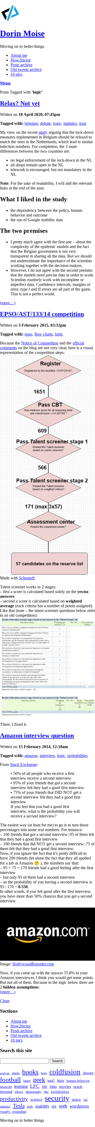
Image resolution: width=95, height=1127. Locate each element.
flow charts (43, 334)
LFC (35, 1086)
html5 (51, 1081)
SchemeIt (27, 578)
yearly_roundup (13, 1111)
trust (82, 123)
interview (47, 755)
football (10, 1079)
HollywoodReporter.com (33, 964)
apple (16, 1073)
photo (19, 1092)
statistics (70, 123)
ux (54, 1106)
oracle (77, 1086)
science (36, 1099)
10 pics (16, 74)
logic (57, 123)
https (60, 1080)
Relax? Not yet (20, 103)
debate (45, 123)
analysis (5, 1073)
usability (42, 1106)
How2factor (21, 60)
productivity (14, 1099)
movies (65, 1086)
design (88, 1073)
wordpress (79, 1106)
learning (21, 1086)
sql (85, 1100)
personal (6, 1091)
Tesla (19, 1106)
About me (19, 55)
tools (30, 1106)
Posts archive (21, 65)
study (43, 132)
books (30, 1072)
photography (33, 1092)
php (46, 1092)
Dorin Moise (22, 33)
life (44, 1086)
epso (28, 334)
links (53, 1086)
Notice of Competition (39, 343)
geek (39, 1079)
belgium (31, 123)
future (27, 1081)
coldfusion (64, 1072)
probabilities (77, 755)
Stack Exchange (23, 764)
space (76, 1099)
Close (5, 1001)
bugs (44, 1073)
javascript (6, 1087)
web (63, 1106)
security (57, 1098)
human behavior (78, 1081)
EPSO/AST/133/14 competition (42, 314)
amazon (31, 755)
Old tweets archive (26, 69)
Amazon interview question (37, 735)
